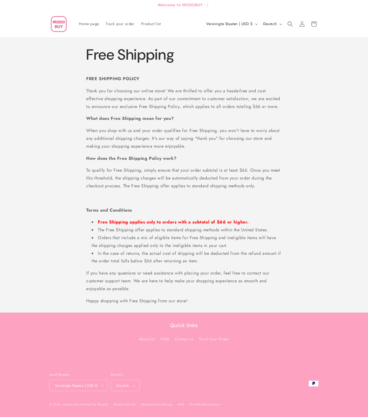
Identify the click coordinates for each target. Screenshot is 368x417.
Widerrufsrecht (125, 404)
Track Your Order (214, 338)
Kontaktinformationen (205, 404)
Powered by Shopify (94, 404)
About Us (147, 338)
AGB (181, 404)
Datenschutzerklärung (156, 404)
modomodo (71, 404)
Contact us (184, 338)
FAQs (164, 338)
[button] (290, 24)
